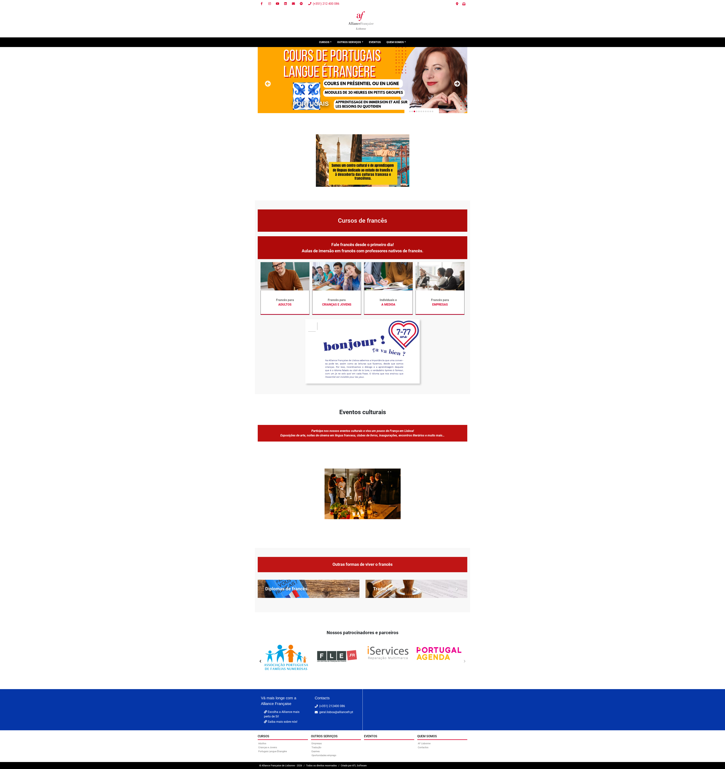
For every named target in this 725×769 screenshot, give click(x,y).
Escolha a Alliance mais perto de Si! (281, 714)
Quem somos (427, 736)
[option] (286, 659)
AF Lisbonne (424, 743)
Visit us (457, 4)
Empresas (317, 743)
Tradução (316, 747)
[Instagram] (269, 4)
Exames (316, 751)
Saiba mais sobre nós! (282, 721)
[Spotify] (301, 4)
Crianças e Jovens (267, 747)
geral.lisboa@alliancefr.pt (336, 712)
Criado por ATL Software (354, 765)
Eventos (375, 42)
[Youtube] (277, 4)
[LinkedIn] (285, 4)
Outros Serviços (324, 736)
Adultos (262, 743)
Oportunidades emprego (324, 755)
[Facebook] (261, 4)
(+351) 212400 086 (332, 706)
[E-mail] (293, 4)
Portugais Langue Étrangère (272, 751)
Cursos (263, 736)
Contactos (423, 747)
